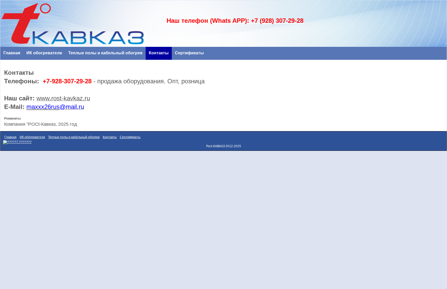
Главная (11, 53)
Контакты (159, 53)
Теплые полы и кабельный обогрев (105, 53)
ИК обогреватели (44, 53)
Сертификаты (189, 53)
